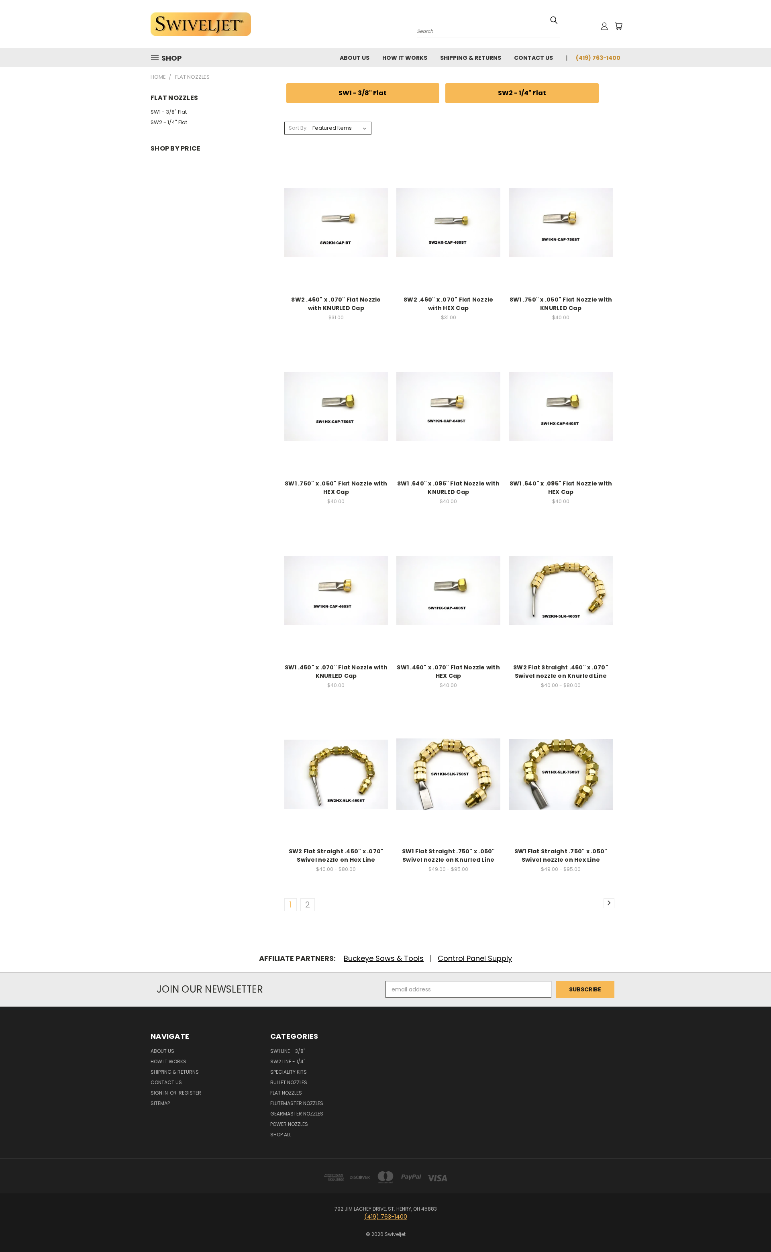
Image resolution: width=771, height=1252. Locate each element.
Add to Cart (336, 236)
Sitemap (160, 1103)
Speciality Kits (288, 1071)
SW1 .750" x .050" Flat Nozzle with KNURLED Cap (561, 304)
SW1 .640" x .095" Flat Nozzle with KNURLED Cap (448, 487)
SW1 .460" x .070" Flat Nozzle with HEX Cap (448, 671)
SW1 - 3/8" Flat (169, 112)
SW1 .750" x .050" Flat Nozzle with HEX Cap (336, 487)
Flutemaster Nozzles (296, 1103)
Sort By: (298, 128)
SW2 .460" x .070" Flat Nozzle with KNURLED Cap (336, 304)
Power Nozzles (289, 1124)
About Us (354, 58)
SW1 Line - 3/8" (287, 1051)
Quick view (336, 206)
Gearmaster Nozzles (296, 1113)
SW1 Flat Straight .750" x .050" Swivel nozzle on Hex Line (561, 855)
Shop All (280, 1134)
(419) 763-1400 (598, 58)
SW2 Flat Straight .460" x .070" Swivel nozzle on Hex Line (336, 855)
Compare (333, 221)
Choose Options (561, 604)
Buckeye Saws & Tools (384, 958)
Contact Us (533, 58)
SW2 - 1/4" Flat (169, 122)
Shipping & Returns (470, 58)
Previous (750, 1227)
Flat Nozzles (286, 1092)
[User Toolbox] (604, 26)
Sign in (160, 1092)
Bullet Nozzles (288, 1082)
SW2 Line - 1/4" (287, 1061)
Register (190, 1092)
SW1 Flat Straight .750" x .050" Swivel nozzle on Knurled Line (448, 855)
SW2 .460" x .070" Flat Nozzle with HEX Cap (448, 304)
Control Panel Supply (475, 958)
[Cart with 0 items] (618, 26)
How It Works (404, 58)
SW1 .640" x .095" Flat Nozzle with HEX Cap (561, 487)
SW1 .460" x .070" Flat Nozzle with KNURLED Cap (336, 671)
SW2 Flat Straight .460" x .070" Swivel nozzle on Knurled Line (560, 671)
